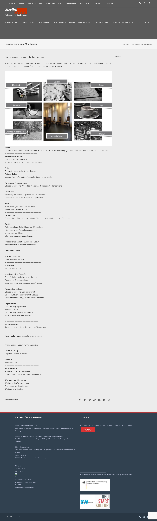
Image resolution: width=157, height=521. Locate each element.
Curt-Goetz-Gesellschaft (124, 23)
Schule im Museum (53, 3)
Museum (12, 3)
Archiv (72, 23)
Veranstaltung (11, 23)
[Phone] (139, 3)
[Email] (144, 3)
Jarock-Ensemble (102, 23)
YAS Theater (144, 23)
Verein (21, 3)
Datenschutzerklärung (102, 3)
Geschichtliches (35, 3)
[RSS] (149, 3)
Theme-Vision (23, 516)
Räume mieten (70, 3)
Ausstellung (28, 23)
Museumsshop (59, 23)
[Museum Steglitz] (16, 12)
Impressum (84, 3)
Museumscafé (44, 23)
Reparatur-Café (84, 23)
